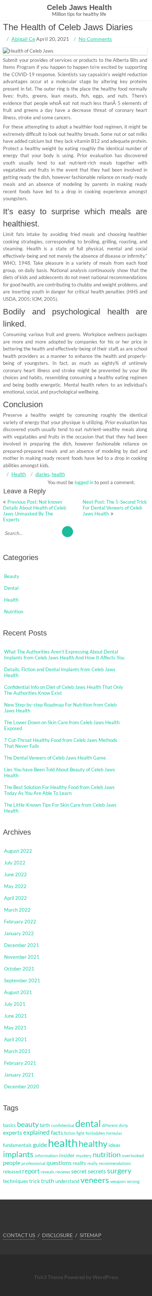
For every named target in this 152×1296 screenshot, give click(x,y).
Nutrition (13, 611)
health (58, 474)
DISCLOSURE (57, 1235)
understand (67, 1181)
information (46, 1155)
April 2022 (15, 898)
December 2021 (21, 945)
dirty (123, 1125)
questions (59, 1162)
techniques (15, 1181)
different (110, 1125)
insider (67, 1155)
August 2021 (18, 992)
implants (18, 1154)
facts (57, 1132)
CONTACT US (19, 1235)
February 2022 (20, 922)
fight (80, 1133)
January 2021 (19, 1075)
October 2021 (19, 969)
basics (9, 1125)
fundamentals (17, 1145)
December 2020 (21, 1086)
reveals (47, 1171)
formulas (114, 1133)
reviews (62, 1171)
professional (33, 1163)
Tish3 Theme (49, 1277)
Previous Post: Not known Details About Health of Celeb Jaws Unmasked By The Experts (34, 510)
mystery (83, 1155)
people (11, 1162)
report (30, 1171)
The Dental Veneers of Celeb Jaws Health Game (55, 758)
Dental (11, 588)
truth (47, 1180)
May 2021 (15, 1028)
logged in (84, 482)
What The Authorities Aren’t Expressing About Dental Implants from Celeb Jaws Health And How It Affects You (64, 655)
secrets (97, 1171)
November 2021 (21, 957)
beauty (28, 1124)
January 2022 (19, 933)
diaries (42, 474)
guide (40, 1144)
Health (18, 474)
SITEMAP (90, 1235)
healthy (93, 1143)
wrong (133, 1181)
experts (12, 1132)
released (12, 1171)
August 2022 (18, 851)
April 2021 (15, 1039)
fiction (69, 1133)
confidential (62, 1125)
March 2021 (17, 1051)
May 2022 (15, 886)
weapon (118, 1181)
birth (45, 1125)
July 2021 (14, 1004)
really (92, 1163)
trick (34, 1181)
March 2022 (17, 910)
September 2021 (22, 980)
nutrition (107, 1154)
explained (36, 1132)
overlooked (133, 1155)
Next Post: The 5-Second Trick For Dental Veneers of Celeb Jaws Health (115, 508)
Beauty (11, 576)
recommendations (115, 1163)
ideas (114, 1145)
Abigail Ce (23, 39)
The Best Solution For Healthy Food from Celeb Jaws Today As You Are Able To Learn (59, 790)
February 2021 (20, 1063)
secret (79, 1171)
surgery (119, 1170)
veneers (94, 1180)
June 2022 (15, 874)
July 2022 (14, 863)
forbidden (95, 1133)
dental (88, 1123)
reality (79, 1163)
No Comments (95, 39)
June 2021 (15, 1016)
